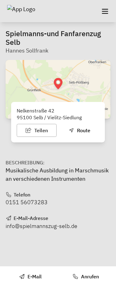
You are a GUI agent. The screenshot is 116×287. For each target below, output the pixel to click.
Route (83, 130)
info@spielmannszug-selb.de (41, 226)
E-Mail (34, 276)
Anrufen (89, 276)
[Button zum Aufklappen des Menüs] (105, 11)
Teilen (40, 130)
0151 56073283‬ (27, 202)
